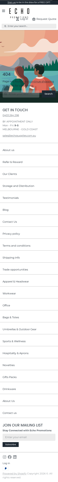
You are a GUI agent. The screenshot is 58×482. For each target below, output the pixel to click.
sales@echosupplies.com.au (19, 139)
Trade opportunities (15, 273)
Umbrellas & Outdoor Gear (19, 332)
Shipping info (11, 261)
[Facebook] (10, 460)
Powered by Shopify (14, 477)
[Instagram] (4, 460)
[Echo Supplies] (19, 14)
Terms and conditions (16, 249)
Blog (6, 213)
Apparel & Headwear (16, 284)
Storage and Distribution (18, 189)
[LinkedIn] (15, 460)
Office (6, 308)
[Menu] (5, 14)
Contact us (10, 416)
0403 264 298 (11, 118)
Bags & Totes (11, 320)
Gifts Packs (10, 380)
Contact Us (10, 225)
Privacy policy (11, 237)
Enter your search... (18, 29)
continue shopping (41, 84)
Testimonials (11, 201)
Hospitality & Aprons (16, 356)
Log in (6, 466)
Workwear (9, 296)
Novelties (9, 368)
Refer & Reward (13, 165)
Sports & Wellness (14, 344)
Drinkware (9, 392)
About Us (9, 404)
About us (8, 153)
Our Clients (10, 177)
